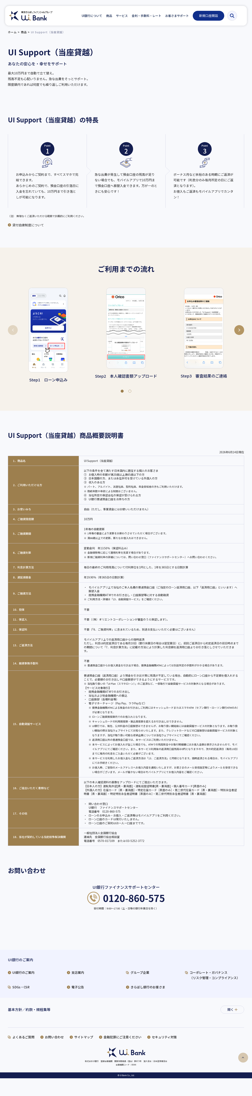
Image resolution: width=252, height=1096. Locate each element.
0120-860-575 (134, 898)
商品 (24, 32)
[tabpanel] (48, 336)
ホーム (12, 32)
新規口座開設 (208, 15)
